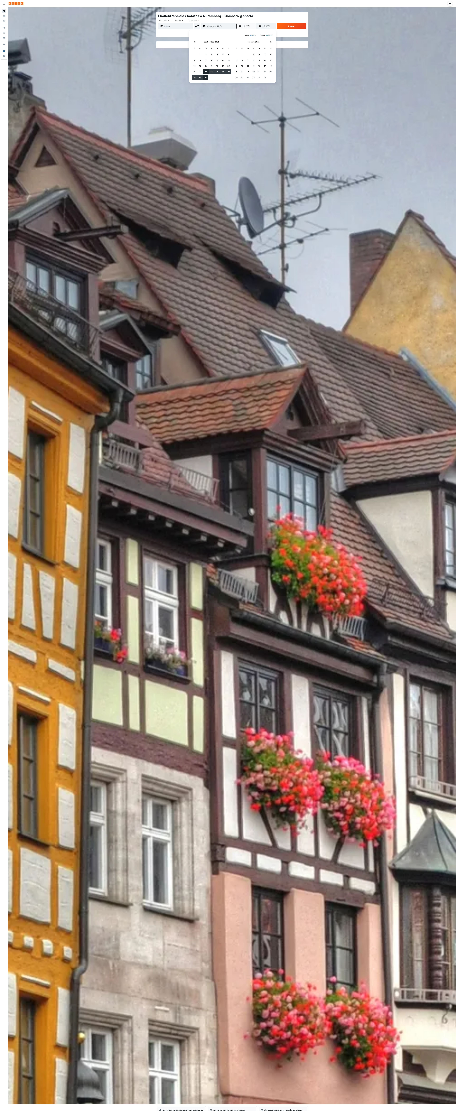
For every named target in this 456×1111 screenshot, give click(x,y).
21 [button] (194, 71)
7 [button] (194, 60)
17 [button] (211, 66)
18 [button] (217, 66)
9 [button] (205, 60)
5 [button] (222, 54)
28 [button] (194, 77)
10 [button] (212, 60)
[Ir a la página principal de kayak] (16, 3)
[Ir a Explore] (4, 27)
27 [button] (229, 71)
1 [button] (253, 54)
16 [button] (206, 66)
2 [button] (205, 54)
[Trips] (4, 44)
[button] (4, 3)
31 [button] (265, 77)
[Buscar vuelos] (4, 11)
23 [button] (206, 71)
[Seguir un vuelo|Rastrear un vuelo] (4, 32)
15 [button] (200, 66)
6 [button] (228, 54)
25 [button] (217, 71)
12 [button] (223, 60)
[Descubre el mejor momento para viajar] (4, 37)
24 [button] (211, 71)
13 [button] (229, 60)
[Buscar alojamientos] (4, 16)
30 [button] (206, 77)
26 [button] (223, 71)
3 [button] (211, 54)
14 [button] (194, 66)
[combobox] (164, 20)
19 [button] (223, 66)
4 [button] (217, 54)
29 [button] (200, 77)
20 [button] (228, 66)
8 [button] (200, 60)
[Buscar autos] (4, 21)
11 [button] (217, 60)
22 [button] (200, 71)
